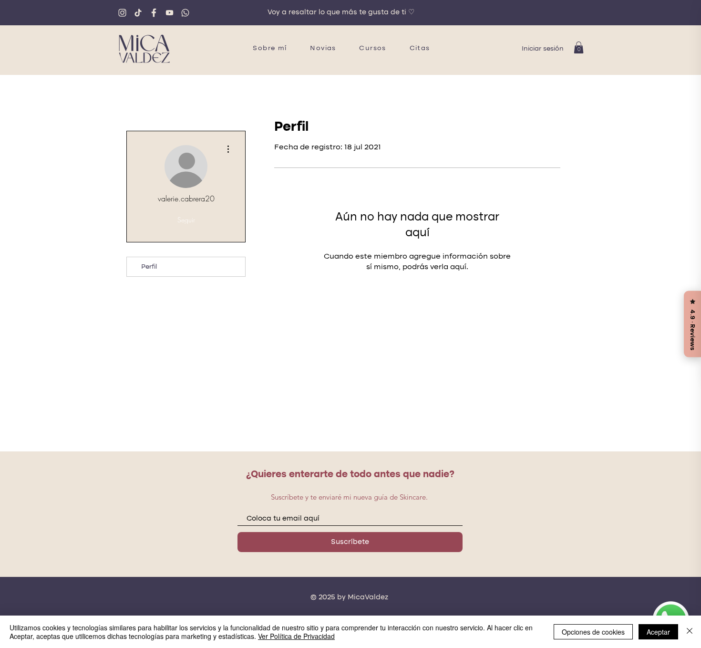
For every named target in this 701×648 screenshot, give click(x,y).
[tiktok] (138, 12)
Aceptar (658, 632)
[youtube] (169, 12)
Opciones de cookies (593, 632)
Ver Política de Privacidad (296, 636)
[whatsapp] (185, 12)
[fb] (153, 12)
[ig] (122, 12)
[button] (579, 47)
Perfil (149, 266)
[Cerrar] (689, 631)
